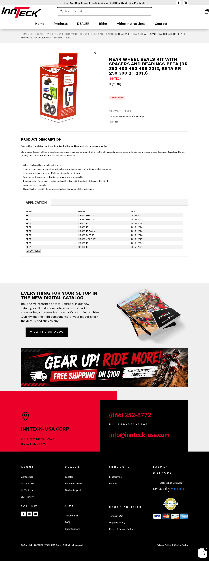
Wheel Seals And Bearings (100, 34)
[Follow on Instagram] (185, 3)
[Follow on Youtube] (35, 514)
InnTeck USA (28, 483)
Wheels (51, 34)
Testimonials (71, 515)
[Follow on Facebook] (178, 3)
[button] (95, 53)
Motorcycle (115, 476)
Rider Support (72, 528)
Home (39, 24)
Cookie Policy (181, 545)
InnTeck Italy (28, 490)
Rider (103, 24)
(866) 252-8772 (130, 415)
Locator (69, 476)
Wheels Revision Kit (70, 34)
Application (36, 202)
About (28, 466)
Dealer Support (73, 490)
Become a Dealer (74, 483)
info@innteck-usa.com (139, 434)
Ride (69, 505)
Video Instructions (131, 24)
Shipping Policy (117, 522)
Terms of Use (116, 515)
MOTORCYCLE (37, 34)
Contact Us (27, 476)
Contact (161, 24)
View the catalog (47, 332)
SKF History (27, 496)
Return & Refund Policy (121, 528)
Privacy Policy (164, 545)
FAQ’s (68, 522)
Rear (116, 121)
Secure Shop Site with (171, 482)
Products (61, 24)
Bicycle (113, 483)
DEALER (83, 24)
